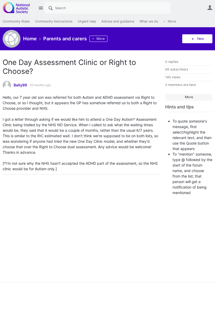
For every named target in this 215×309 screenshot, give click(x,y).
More (172, 21)
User (209, 7)
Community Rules (16, 21)
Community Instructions (54, 21)
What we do (148, 21)
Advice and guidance (117, 21)
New (200, 39)
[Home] (19, 8)
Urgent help (87, 21)
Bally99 (20, 85)
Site (41, 8)
